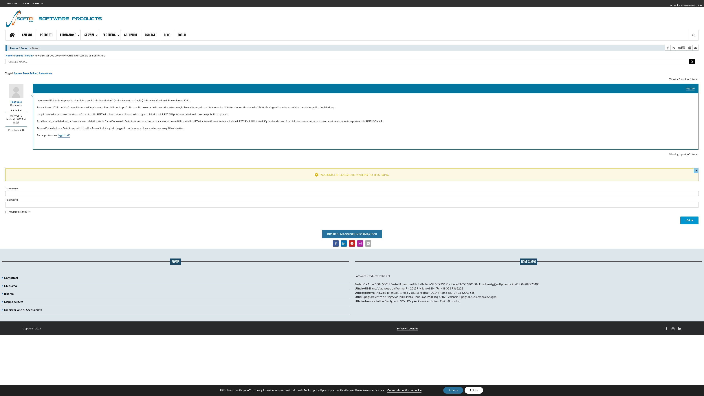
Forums (18, 55)
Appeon (18, 73)
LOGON (25, 3)
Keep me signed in (19, 211)
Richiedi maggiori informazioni (352, 234)
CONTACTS (37, 3)
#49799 (690, 88)
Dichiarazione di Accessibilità (23, 309)
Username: (12, 188)
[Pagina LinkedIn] (673, 48)
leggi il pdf (64, 135)
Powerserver (45, 73)
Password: (12, 199)
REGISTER (12, 3)
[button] (693, 35)
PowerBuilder (30, 73)
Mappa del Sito (13, 301)
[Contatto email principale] (695, 48)
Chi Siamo (10, 285)
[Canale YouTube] (681, 48)
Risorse (9, 293)
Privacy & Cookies (407, 328)
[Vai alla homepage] (12, 35)
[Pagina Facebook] (667, 48)
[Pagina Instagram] (689, 48)
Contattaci (11, 277)
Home (14, 48)
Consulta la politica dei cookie (404, 390)
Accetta (453, 390)
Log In (689, 220)
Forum (25, 48)
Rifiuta (474, 390)
